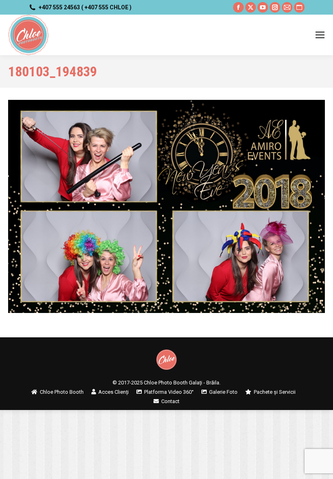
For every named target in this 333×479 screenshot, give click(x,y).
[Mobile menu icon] (320, 35)
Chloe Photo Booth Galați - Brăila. (182, 383)
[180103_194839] (166, 206)
